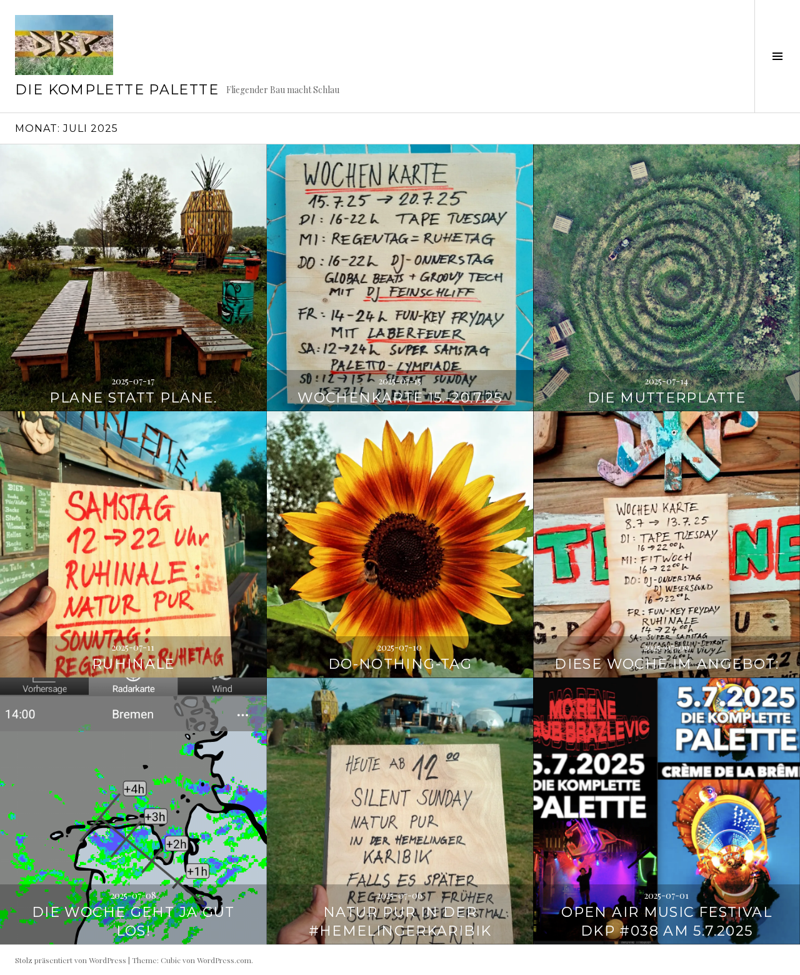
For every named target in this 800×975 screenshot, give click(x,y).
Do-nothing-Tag (400, 664)
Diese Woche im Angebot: (666, 664)
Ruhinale (133, 664)
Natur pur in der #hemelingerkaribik (400, 921)
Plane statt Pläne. (133, 397)
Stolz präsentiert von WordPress (70, 960)
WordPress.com (224, 960)
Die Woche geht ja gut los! (133, 921)
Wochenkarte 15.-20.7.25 (400, 397)
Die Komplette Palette (117, 89)
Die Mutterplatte (667, 397)
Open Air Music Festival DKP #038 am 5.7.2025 (666, 921)
